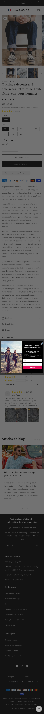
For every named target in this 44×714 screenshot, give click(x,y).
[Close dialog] (41, 343)
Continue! (32, 367)
